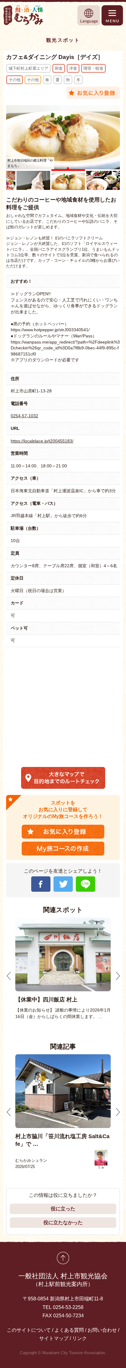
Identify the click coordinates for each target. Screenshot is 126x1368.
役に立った (63, 1208)
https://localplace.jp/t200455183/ (42, 440)
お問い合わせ (102, 1330)
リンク (79, 1338)
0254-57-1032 (24, 415)
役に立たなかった (63, 1222)
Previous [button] (9, 976)
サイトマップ (54, 1338)
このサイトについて (29, 1330)
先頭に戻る (63, 1258)
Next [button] (118, 976)
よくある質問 (69, 1330)
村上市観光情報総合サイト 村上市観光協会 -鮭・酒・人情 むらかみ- (23, 15)
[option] (63, 968)
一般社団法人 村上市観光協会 (63, 1279)
